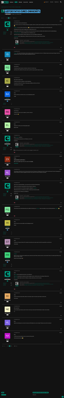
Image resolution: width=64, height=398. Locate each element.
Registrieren (57, 1)
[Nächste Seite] (16, 18)
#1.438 (61, 306)
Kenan (31, 150)
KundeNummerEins (18, 32)
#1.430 (61, 169)
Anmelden (51, 1)
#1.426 (61, 108)
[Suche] (60, 2)
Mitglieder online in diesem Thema (40, 392)
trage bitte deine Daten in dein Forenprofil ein (42, 41)
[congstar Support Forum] (4, 2)
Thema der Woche (27, 43)
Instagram (44, 43)
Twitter (40, 43)
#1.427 (61, 122)
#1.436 (61, 270)
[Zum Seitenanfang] (63, 397)
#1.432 (61, 206)
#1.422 (61, 51)
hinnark (16, 274)
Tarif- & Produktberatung (35, 42)
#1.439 (61, 319)
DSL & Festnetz (47, 42)
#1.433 (61, 219)
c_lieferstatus (4, 394)
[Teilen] (62, 18)
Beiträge (4, 104)
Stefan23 (16, 276)
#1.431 (61, 182)
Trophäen (4, 103)
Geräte (52, 284)
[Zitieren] (61, 47)
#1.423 (61, 64)
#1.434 (61, 238)
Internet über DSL (47, 284)
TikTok (42, 285)
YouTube (48, 43)
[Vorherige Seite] (2, 18)
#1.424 (61, 77)
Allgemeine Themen (27, 42)
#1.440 (61, 332)
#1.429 (61, 156)
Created (32, 43)
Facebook (36, 43)
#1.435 (61, 251)
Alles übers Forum (27, 284)
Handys (52, 42)
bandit (18, 137)
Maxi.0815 (16, 36)
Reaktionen (4, 147)
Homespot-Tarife (42, 42)
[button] (46, 2)
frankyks (16, 277)
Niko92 (16, 27)
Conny (16, 53)
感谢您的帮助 (16, 163)
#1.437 (61, 292)
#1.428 (61, 135)
